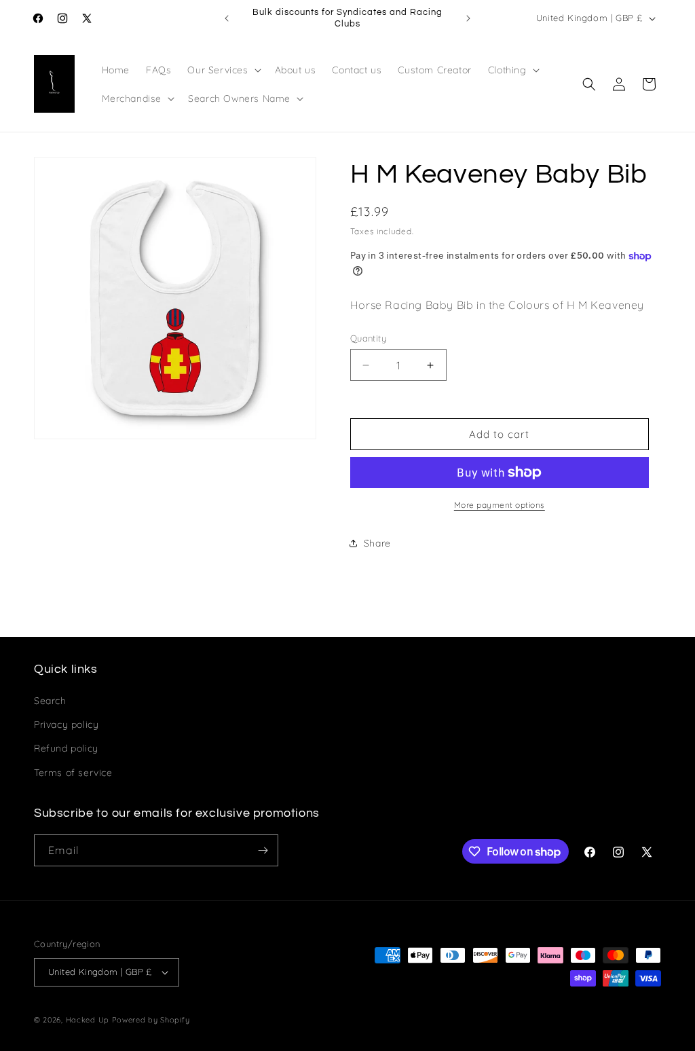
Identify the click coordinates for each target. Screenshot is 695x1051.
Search (50, 701)
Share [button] (377, 543)
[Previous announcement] (227, 18)
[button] (222, 70)
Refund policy (66, 748)
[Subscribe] (263, 850)
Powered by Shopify (151, 1020)
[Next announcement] (468, 18)
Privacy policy (66, 724)
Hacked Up (87, 1020)
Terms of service (73, 773)
